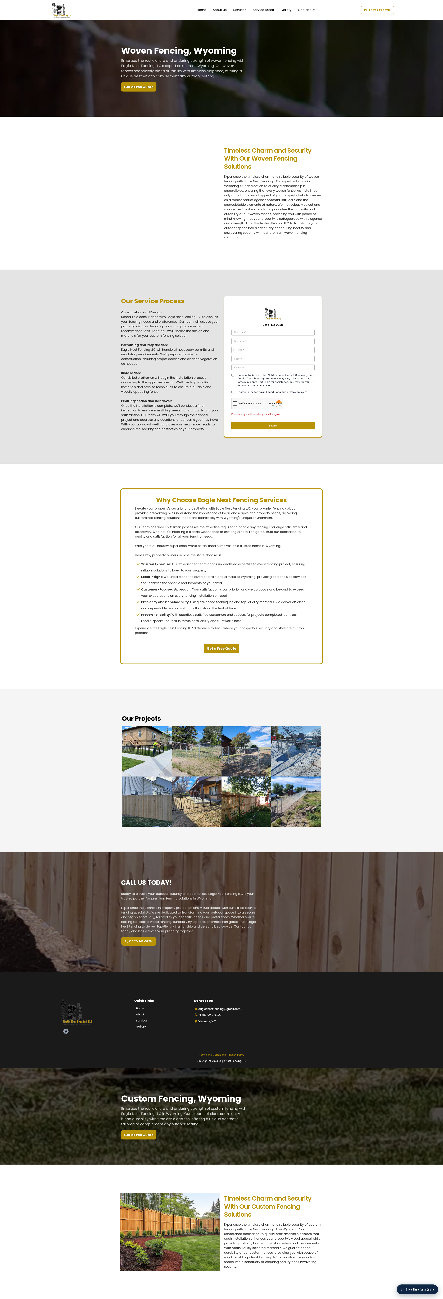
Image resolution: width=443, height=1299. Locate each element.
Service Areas (263, 10)
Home (201, 10)
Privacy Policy (236, 1054)
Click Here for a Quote (420, 1289)
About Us (220, 10)
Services (239, 10)
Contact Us (306, 10)
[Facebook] (66, 1031)
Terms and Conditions (212, 1054)
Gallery (286, 10)
